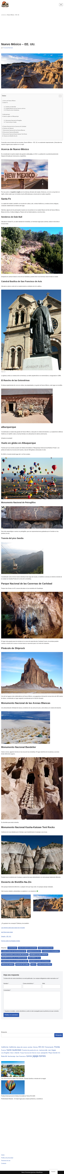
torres (29, 1056)
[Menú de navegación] (61, 4)
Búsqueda (4, 1032)
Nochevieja (11, 1056)
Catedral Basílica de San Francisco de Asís (15, 108)
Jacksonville (43, 1050)
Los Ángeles (5, 1053)
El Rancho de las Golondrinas (12, 110)
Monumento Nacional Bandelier (11, 132)
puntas (30, 1047)
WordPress (39, 1172)
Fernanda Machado (8, 47)
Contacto (3, 1163)
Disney (35, 1047)
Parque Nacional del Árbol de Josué (30, 1053)
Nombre (6, 983)
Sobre (3, 1155)
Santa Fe (5, 102)
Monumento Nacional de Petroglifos (14, 120)
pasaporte (44, 1053)
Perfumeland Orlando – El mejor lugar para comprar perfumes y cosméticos (22, 1098)
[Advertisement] (32, 29)
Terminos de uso (5, 1160)
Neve (23, 1172)
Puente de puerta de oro (30, 1050)
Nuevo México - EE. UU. (34, 957)
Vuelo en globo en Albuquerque (11, 116)
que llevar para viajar (7, 932)
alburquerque (6, 114)
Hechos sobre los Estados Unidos (10, 941)
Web (43, 983)
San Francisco (21, 1056)
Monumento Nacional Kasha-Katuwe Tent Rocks (15, 134)
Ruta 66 (4, 1056)
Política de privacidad (7, 1157)
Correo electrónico (28, 983)
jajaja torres (39, 1056)
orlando (16, 1053)
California (4, 1047)
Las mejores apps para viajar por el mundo (13, 927)
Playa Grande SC (54, 1053)
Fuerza (3, 1050)
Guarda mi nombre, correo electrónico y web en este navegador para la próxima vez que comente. (32, 1011)
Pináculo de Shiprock (8, 128)
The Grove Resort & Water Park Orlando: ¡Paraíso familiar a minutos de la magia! (23, 1078)
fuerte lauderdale (14, 1050)
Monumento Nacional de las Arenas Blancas (14, 130)
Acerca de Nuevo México (9, 100)
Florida (57, 1047)
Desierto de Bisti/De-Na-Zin (10, 136)
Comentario (7, 990)
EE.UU (41, 1047)
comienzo (3, 14)
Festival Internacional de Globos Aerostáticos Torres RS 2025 (18, 1096)
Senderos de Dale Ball (11, 106)
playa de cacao (22, 1047)
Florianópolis (49, 1047)
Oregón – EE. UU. (6, 936)
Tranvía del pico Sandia (11, 122)
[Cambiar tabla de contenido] (59, 96)
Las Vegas (52, 1050)
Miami (12, 1053)
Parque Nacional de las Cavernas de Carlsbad (14, 126)
